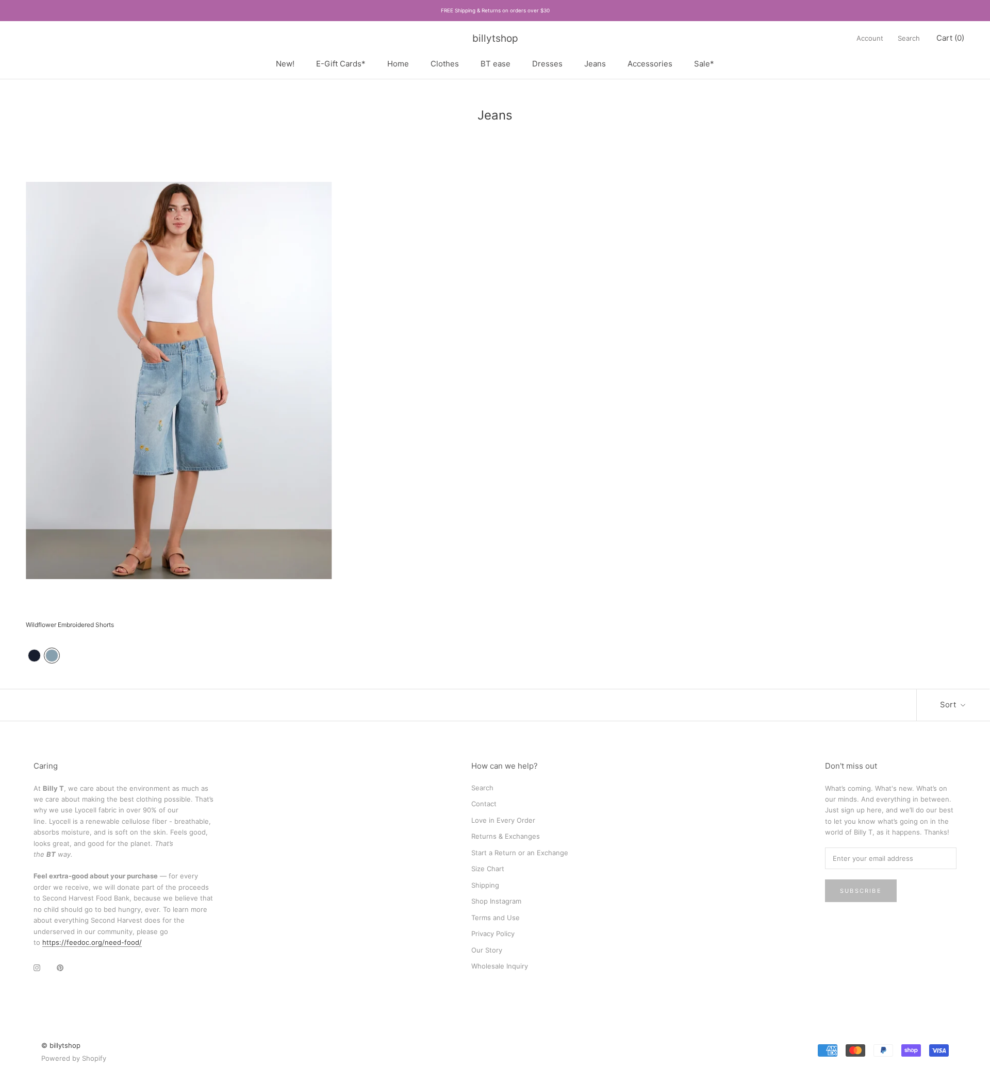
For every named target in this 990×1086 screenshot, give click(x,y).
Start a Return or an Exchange (519, 853)
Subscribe (861, 890)
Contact (484, 804)
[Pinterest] (60, 967)
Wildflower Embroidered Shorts (70, 625)
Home (398, 63)
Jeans (595, 63)
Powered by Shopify (73, 1058)
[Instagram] (37, 967)
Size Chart (487, 868)
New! (285, 63)
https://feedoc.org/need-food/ (92, 942)
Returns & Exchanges (505, 836)
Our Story (486, 950)
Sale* (704, 63)
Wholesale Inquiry (499, 966)
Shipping (485, 885)
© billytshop (60, 1045)
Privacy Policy (493, 933)
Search (909, 38)
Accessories (650, 63)
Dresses (547, 63)
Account (869, 38)
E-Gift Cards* (341, 63)
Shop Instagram (496, 901)
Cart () (950, 38)
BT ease (495, 63)
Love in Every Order (503, 820)
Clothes (445, 63)
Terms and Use (495, 917)
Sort (949, 704)
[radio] (34, 656)
